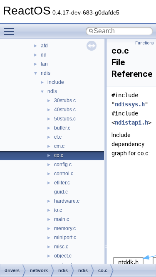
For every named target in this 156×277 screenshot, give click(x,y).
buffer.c (62, 128)
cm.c (59, 146)
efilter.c (62, 183)
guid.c (61, 192)
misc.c (61, 247)
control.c (63, 173)
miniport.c (65, 237)
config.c (63, 164)
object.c (63, 256)
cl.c (58, 137)
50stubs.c (65, 119)
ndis (45, 73)
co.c (58, 155)
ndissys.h (130, 104)
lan (44, 64)
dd (44, 55)
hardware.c (66, 201)
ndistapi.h (131, 122)
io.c (58, 210)
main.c (61, 219)
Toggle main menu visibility (10, 31)
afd (44, 46)
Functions (144, 43)
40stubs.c (65, 110)
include (55, 82)
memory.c (65, 228)
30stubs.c (65, 100)
